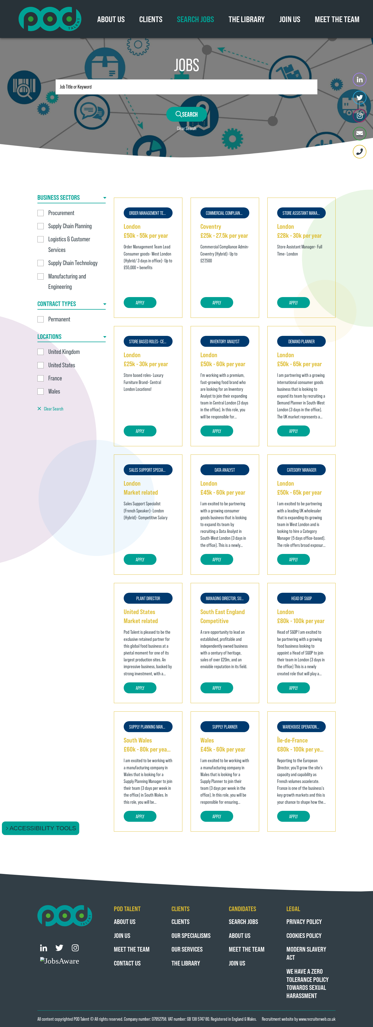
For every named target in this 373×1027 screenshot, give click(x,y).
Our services (187, 949)
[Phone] (359, 152)
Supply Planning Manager (149, 727)
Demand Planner (301, 341)
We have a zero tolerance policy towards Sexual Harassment (307, 983)
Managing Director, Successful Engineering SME (227, 598)
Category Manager (301, 470)
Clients (150, 19)
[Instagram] (359, 115)
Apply (140, 303)
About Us (111, 19)
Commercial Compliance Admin (227, 213)
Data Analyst (225, 470)
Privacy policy (304, 921)
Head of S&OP (301, 598)
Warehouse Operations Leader (304, 727)
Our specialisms (191, 935)
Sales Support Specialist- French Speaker (151, 470)
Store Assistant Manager (303, 213)
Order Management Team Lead (151, 213)
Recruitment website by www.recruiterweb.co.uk (299, 1019)
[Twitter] (359, 97)
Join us (289, 19)
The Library (247, 19)
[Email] (359, 133)
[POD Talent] (50, 19)
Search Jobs (195, 19)
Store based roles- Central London (151, 341)
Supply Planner (224, 727)
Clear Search (186, 128)
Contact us (127, 963)
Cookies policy (304, 935)
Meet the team (337, 19)
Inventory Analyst (224, 341)
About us (124, 921)
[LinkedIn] (359, 79)
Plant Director (148, 598)
